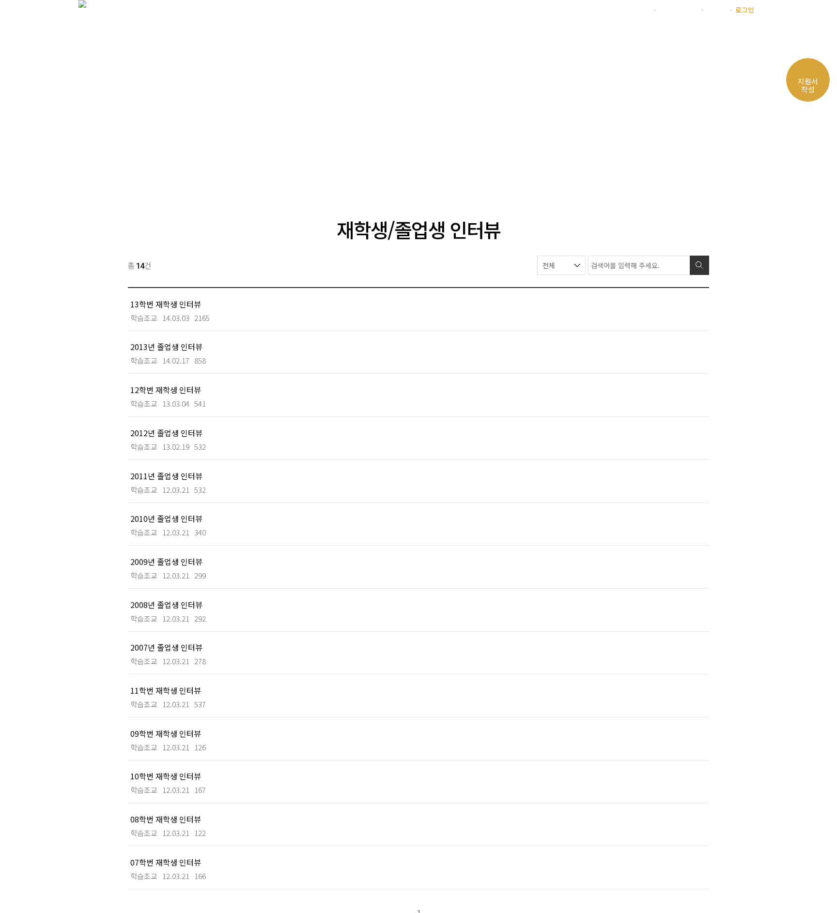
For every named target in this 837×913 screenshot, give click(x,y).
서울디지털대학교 (624, 10)
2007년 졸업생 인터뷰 (166, 647)
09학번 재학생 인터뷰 (165, 733)
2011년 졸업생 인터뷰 (166, 475)
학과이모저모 (512, 36)
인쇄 (685, 174)
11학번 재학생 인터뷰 (165, 690)
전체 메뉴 (747, 37)
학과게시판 (580, 36)
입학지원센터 (678, 10)
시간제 (716, 10)
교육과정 (385, 36)
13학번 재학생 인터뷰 (165, 303)
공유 (703, 174)
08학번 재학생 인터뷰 (165, 818)
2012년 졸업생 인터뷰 (166, 432)
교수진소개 (444, 36)
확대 (648, 174)
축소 (666, 174)
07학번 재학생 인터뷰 (165, 862)
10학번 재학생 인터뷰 (165, 775)
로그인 (744, 10)
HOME (142, 174)
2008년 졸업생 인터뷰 (166, 604)
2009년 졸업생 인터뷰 (166, 561)
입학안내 (639, 36)
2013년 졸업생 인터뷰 (166, 346)
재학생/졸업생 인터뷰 (288, 174)
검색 (699, 265)
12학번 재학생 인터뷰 (165, 389)
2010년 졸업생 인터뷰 (166, 518)
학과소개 (330, 36)
